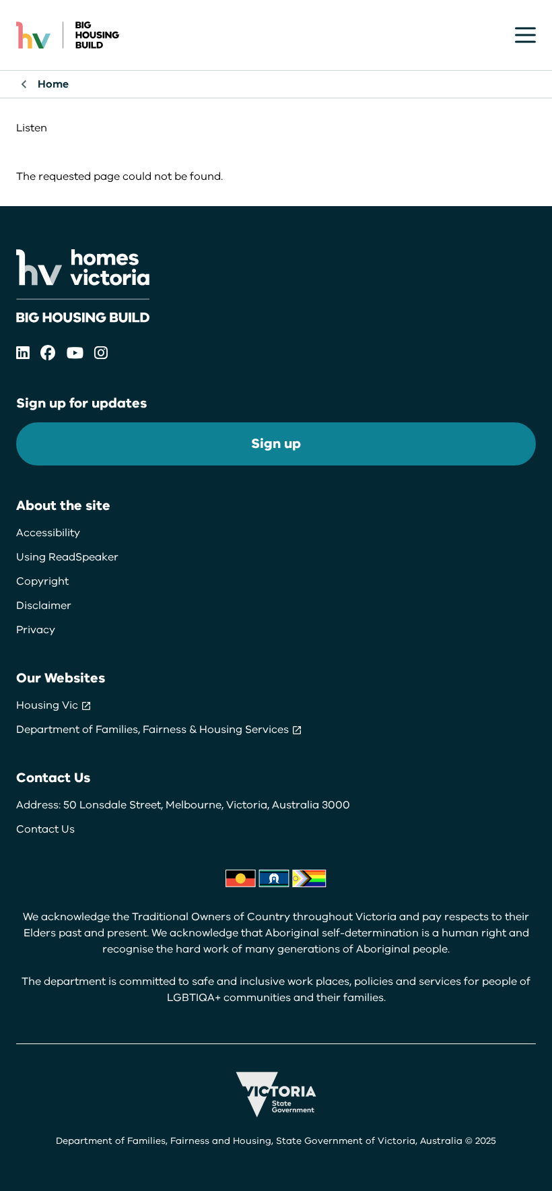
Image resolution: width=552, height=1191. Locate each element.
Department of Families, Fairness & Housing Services (153, 729)
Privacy (35, 629)
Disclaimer (43, 605)
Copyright (42, 581)
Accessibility (48, 532)
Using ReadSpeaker (67, 557)
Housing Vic (48, 705)
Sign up (276, 443)
